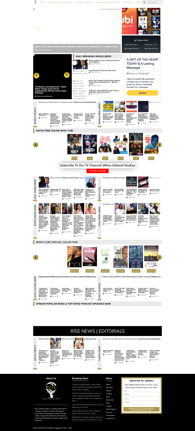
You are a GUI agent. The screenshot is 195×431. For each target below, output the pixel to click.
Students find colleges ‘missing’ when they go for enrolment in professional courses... (90, 354)
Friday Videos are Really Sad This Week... (142, 191)
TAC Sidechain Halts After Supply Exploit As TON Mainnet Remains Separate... (143, 117)
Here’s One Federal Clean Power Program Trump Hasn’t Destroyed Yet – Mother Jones (76, 47)
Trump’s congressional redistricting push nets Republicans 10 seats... (90, 193)
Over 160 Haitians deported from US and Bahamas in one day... (67, 353)
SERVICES (89, 2)
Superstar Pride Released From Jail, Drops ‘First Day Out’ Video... (131, 218)
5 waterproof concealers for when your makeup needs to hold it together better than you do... (43, 292)
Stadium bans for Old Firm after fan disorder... (78, 116)
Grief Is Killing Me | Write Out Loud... (119, 191)
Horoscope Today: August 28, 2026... (66, 290)
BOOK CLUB (79, 2)
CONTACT (139, 2)
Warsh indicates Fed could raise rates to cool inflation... (44, 191)
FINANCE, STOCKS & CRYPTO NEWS (107, 2)
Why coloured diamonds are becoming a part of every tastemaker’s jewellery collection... (90, 292)
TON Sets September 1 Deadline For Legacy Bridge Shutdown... (154, 116)
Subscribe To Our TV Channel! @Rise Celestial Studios (97, 165)
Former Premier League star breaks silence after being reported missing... (90, 117)
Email (125, 399)
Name (125, 391)
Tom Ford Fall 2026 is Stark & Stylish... (108, 290)
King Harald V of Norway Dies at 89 (102, 70)
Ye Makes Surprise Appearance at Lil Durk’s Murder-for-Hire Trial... (143, 219)
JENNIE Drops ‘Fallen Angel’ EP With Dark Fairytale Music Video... (108, 218)
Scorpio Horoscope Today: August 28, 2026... (78, 290)
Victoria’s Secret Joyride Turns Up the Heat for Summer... (154, 291)
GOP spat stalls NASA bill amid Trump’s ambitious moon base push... (79, 192)
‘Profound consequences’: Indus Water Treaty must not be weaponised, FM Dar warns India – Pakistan (51, 90)
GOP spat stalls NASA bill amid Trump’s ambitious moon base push (104, 91)
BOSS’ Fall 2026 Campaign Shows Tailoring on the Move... (120, 290)
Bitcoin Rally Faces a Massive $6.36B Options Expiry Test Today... (108, 116)
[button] (37, 29)
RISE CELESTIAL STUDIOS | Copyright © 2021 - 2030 (52, 428)
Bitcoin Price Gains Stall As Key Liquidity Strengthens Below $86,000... (120, 116)
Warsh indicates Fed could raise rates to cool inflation (104, 61)
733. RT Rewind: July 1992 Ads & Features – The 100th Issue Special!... (131, 192)
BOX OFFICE (61, 2)
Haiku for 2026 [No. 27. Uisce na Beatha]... (107, 191)
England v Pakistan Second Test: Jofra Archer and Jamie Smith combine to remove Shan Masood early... (55, 118)
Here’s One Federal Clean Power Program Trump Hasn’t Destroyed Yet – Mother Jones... (67, 193)
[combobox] (152, 2)
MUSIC (70, 2)
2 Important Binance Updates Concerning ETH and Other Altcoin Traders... (131, 118)
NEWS (42, 2)
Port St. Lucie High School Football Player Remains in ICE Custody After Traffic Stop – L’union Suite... (154, 220)
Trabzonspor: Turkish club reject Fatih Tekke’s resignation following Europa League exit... (67, 118)
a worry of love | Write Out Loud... (155, 190)
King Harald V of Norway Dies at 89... (55, 191)
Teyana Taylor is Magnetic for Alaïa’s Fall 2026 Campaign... (143, 290)
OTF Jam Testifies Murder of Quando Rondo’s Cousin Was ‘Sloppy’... (120, 218)
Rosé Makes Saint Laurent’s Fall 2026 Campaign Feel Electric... (131, 291)
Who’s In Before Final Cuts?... (44, 114)
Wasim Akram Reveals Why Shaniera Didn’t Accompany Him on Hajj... (79, 353)
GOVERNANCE (127, 2)
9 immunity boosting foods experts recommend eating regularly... (55, 291)
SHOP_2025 (51, 2)
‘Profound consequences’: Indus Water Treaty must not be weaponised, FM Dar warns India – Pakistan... (44, 355)
